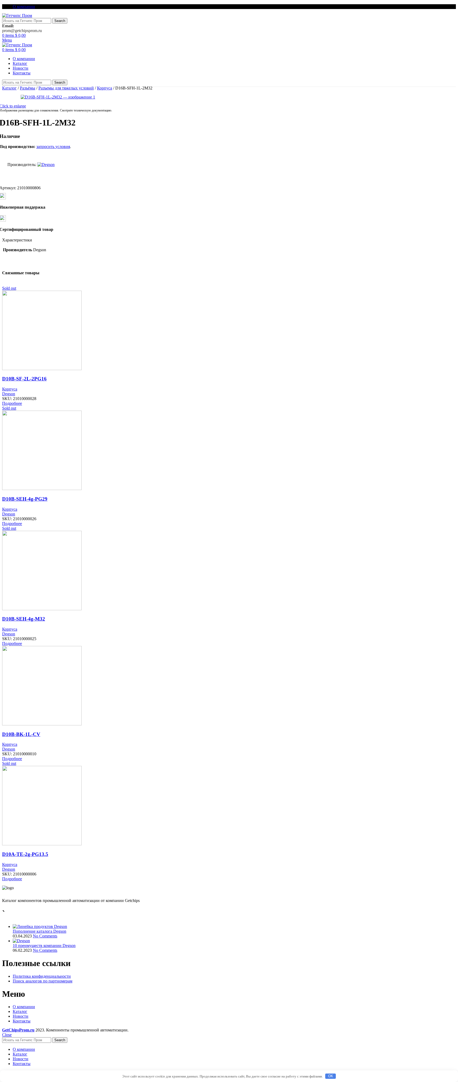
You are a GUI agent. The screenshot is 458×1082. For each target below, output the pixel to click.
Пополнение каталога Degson (39, 931)
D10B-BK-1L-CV (21, 734)
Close (7, 1034)
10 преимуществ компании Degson (44, 945)
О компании (24, 1006)
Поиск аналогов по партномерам (42, 981)
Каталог (9, 88)
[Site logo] (17, 15)
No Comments (45, 936)
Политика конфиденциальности (42, 976)
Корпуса (104, 88)
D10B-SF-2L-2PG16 (24, 378)
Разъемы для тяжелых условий (66, 88)
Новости (20, 1016)
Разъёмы (27, 88)
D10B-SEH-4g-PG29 (24, 499)
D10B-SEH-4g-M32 (23, 619)
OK (330, 1076)
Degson (8, 394)
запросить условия (53, 146)
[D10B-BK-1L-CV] (42, 724)
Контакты (21, 1021)
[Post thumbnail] (40, 926)
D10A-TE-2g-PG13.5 (25, 854)
